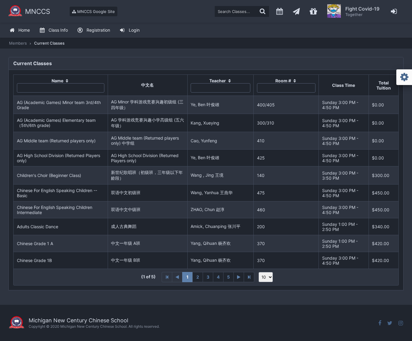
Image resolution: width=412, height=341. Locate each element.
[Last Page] (249, 277)
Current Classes (49, 43)
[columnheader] (61, 85)
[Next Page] (239, 277)
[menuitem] (20, 30)
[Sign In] (394, 11)
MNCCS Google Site (95, 11)
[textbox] (242, 11)
